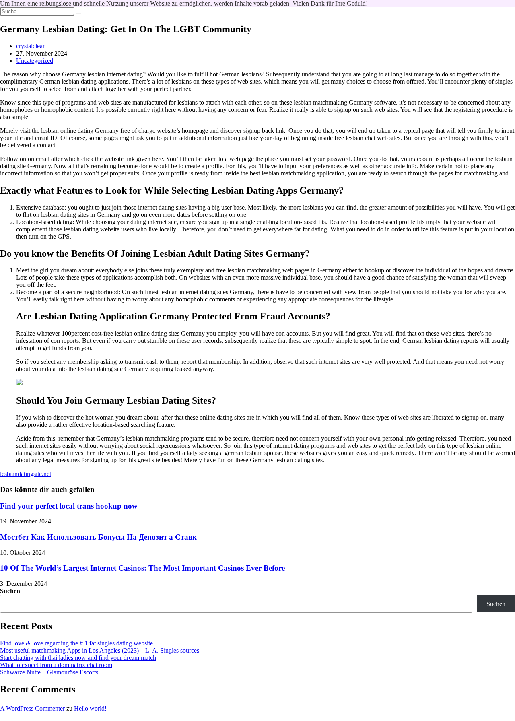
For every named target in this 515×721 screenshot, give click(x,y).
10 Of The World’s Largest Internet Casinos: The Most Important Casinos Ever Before (142, 568)
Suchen (10, 590)
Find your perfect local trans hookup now (69, 506)
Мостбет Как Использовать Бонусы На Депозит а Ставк (98, 537)
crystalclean (31, 46)
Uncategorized (34, 60)
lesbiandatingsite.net (25, 473)
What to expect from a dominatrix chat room (56, 664)
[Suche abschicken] (79, 13)
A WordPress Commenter (32, 708)
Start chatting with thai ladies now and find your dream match (78, 657)
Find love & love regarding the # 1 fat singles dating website (76, 643)
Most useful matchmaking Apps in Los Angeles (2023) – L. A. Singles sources (99, 650)
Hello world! (90, 708)
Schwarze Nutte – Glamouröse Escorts (49, 672)
